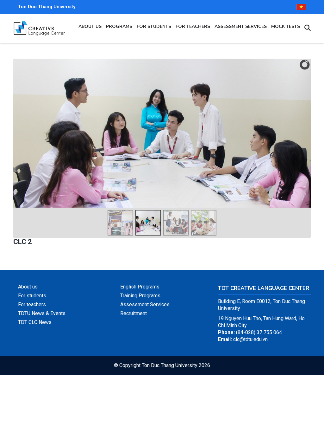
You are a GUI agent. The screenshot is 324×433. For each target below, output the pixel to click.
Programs (119, 26)
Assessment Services (241, 26)
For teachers (193, 26)
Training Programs (140, 296)
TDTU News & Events (41, 313)
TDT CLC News (35, 322)
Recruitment (133, 313)
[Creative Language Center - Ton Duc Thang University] (39, 24)
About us (90, 26)
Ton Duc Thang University (47, 7)
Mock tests (285, 26)
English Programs (139, 287)
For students (154, 26)
